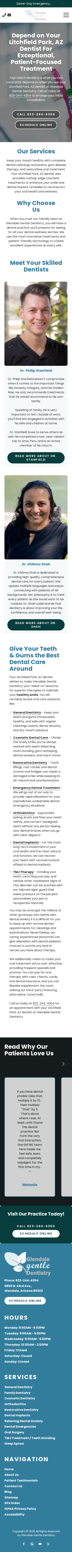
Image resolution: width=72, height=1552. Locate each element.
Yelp (48, 1544)
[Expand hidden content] (62, 3)
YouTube (40, 1544)
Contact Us (9, 15)
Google (32, 1544)
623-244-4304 (20, 95)
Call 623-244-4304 (36, 114)
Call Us (4, 15)
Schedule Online (36, 125)
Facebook (24, 1544)
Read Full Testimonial (30, 1171)
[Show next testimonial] (63, 1064)
